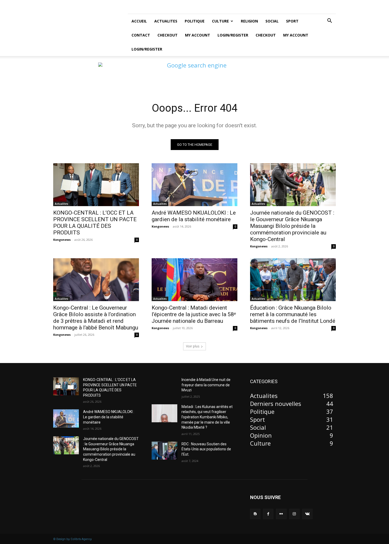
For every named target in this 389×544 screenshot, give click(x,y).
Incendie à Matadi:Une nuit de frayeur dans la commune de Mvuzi (206, 385)
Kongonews (62, 240)
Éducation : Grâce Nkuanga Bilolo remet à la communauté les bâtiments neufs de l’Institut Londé (292, 314)
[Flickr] (281, 514)
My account (197, 35)
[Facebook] (268, 514)
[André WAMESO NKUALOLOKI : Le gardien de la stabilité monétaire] (194, 184)
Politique (195, 21)
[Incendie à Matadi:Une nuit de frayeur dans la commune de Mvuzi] (164, 386)
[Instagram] (294, 514)
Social (272, 21)
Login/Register (233, 35)
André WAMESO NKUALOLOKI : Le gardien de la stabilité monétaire (194, 216)
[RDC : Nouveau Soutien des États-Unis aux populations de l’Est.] (164, 451)
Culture (220, 21)
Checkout (167, 35)
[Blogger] (255, 514)
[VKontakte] (307, 514)
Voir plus (192, 346)
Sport (292, 21)
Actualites (165, 21)
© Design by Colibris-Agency (72, 539)
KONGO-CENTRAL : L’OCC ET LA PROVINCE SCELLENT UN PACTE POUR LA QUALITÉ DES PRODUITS (95, 223)
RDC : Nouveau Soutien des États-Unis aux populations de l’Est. (206, 449)
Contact (141, 35)
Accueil (139, 21)
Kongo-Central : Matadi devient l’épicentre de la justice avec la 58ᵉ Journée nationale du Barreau (194, 314)
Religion (249, 21)
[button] (329, 20)
